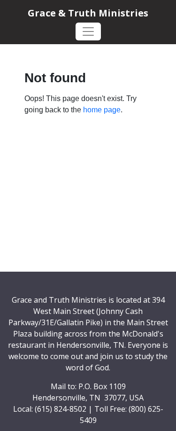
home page (102, 110)
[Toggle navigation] (88, 31)
